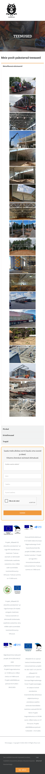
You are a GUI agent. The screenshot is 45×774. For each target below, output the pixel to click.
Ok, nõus (22, 770)
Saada (22, 513)
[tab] (22, 66)
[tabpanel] (22, 247)
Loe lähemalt (39, 759)
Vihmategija (8, 743)
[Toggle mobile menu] (41, 5)
